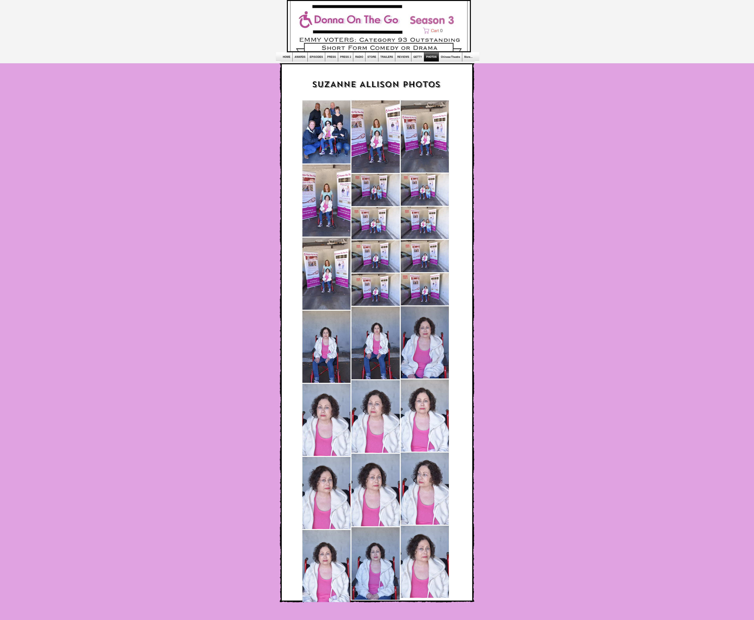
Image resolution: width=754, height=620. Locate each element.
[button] (434, 31)
